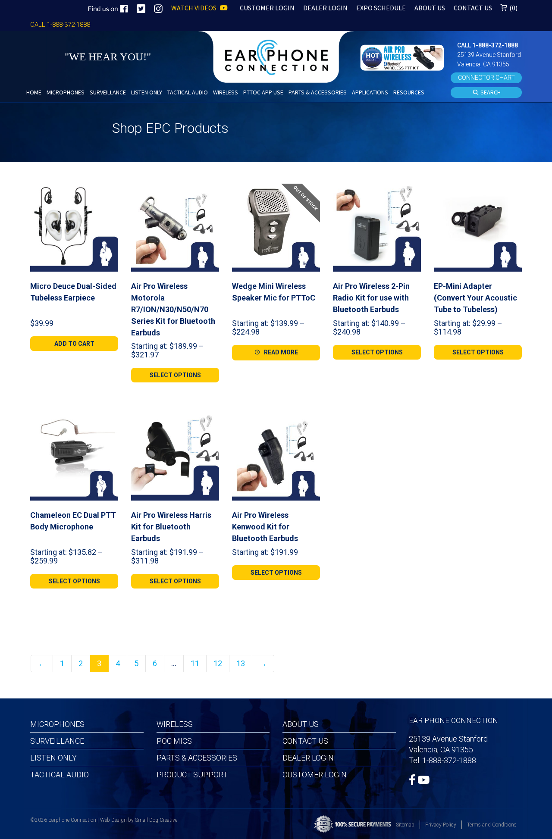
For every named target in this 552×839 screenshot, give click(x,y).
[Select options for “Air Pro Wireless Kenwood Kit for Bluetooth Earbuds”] (310, 422)
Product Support (192, 774)
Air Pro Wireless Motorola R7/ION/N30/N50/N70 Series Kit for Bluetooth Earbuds (173, 309)
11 (195, 663)
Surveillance (57, 740)
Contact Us (305, 740)
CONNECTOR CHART (486, 77)
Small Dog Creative (156, 820)
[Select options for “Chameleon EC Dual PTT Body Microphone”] (108, 422)
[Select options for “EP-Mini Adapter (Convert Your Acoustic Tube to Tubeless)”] (512, 193)
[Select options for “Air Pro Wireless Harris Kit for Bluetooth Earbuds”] (209, 422)
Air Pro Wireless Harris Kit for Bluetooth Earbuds (171, 526)
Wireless (175, 724)
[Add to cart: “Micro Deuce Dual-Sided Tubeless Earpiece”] (108, 193)
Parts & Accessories (197, 757)
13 (240, 663)
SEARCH (490, 92)
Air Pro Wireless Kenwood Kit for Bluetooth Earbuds (265, 526)
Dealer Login (308, 757)
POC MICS (174, 740)
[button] (403, 57)
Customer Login (314, 774)
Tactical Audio (59, 774)
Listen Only (53, 757)
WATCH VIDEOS (194, 7)
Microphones (57, 724)
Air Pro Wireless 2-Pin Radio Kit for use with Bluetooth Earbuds (371, 298)
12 (217, 663)
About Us (300, 724)
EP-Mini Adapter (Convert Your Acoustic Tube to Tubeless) (475, 298)
